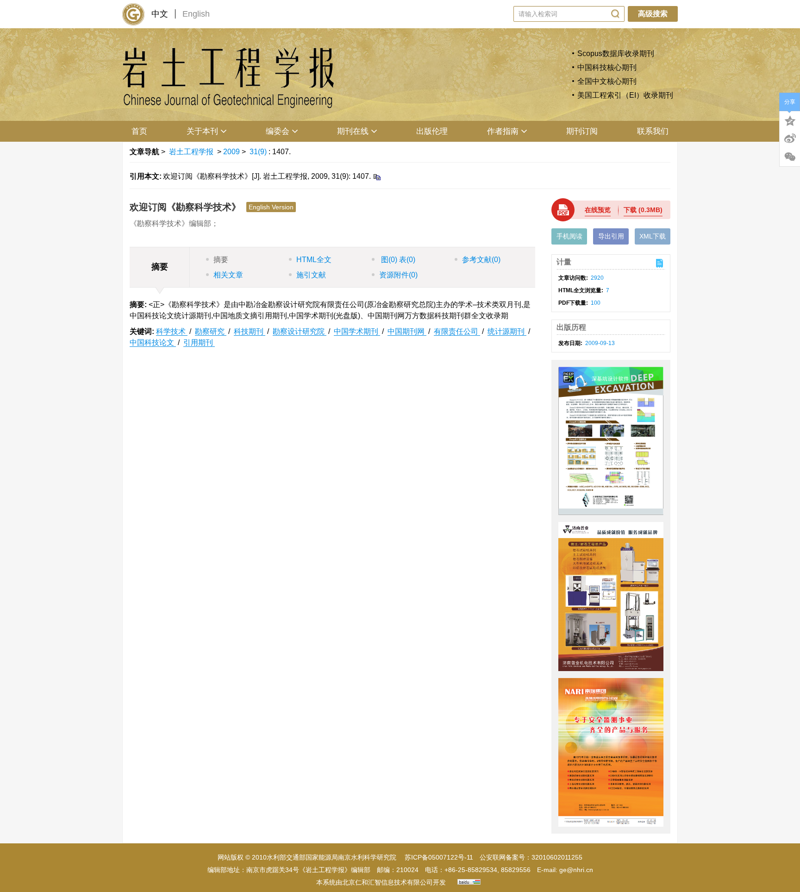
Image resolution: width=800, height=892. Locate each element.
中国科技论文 (153, 342)
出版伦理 (432, 131)
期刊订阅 (582, 131)
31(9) (259, 152)
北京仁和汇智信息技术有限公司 (387, 882)
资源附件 (398, 275)
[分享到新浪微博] (790, 138)
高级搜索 (653, 14)
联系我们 (653, 131)
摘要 (220, 260)
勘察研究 (210, 331)
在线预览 (598, 210)
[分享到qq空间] (790, 120)
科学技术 (172, 331)
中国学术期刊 (357, 331)
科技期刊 (249, 331)
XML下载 (652, 236)
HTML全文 (313, 260)
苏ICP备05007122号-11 (439, 857)
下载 (643, 210)
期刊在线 (353, 131)
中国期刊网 (407, 331)
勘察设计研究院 (299, 331)
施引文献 (311, 275)
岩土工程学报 (191, 152)
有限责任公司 (457, 331)
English (196, 14)
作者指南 (503, 131)
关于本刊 (202, 131)
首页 (139, 131)
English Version (271, 207)
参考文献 (481, 260)
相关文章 (228, 275)
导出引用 (611, 236)
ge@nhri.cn (576, 869)
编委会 (277, 131)
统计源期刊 (507, 331)
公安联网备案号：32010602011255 (531, 857)
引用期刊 (199, 342)
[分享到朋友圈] (790, 157)
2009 (231, 152)
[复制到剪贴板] (376, 177)
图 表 (397, 260)
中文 (159, 14)
